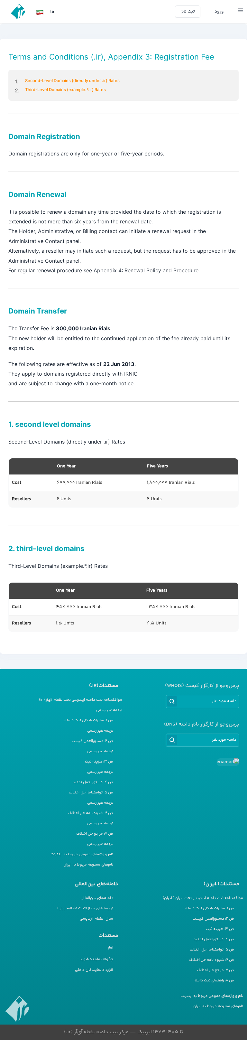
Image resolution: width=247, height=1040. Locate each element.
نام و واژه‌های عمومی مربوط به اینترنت (81, 854)
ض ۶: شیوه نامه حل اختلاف (90, 813)
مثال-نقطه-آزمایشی (96, 919)
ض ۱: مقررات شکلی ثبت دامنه (88, 720)
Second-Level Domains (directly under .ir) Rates (72, 80)
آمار (110, 948)
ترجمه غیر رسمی (109, 710)
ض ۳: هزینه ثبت (99, 761)
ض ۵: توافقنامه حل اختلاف (91, 792)
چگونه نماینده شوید (96, 959)
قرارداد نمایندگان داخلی (94, 970)
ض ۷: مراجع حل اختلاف (94, 834)
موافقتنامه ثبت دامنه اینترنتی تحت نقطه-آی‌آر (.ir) (80, 700)
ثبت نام (187, 11)
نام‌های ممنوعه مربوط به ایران (88, 864)
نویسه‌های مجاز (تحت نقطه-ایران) (85, 908)
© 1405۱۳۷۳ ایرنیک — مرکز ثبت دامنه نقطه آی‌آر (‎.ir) (123, 1032)
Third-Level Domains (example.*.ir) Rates (65, 89)
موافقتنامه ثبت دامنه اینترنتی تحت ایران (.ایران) (203, 898)
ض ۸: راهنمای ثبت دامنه (214, 980)
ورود (219, 11)
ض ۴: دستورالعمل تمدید (93, 782)
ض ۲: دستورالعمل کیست (92, 741)
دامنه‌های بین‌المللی (96, 898)
